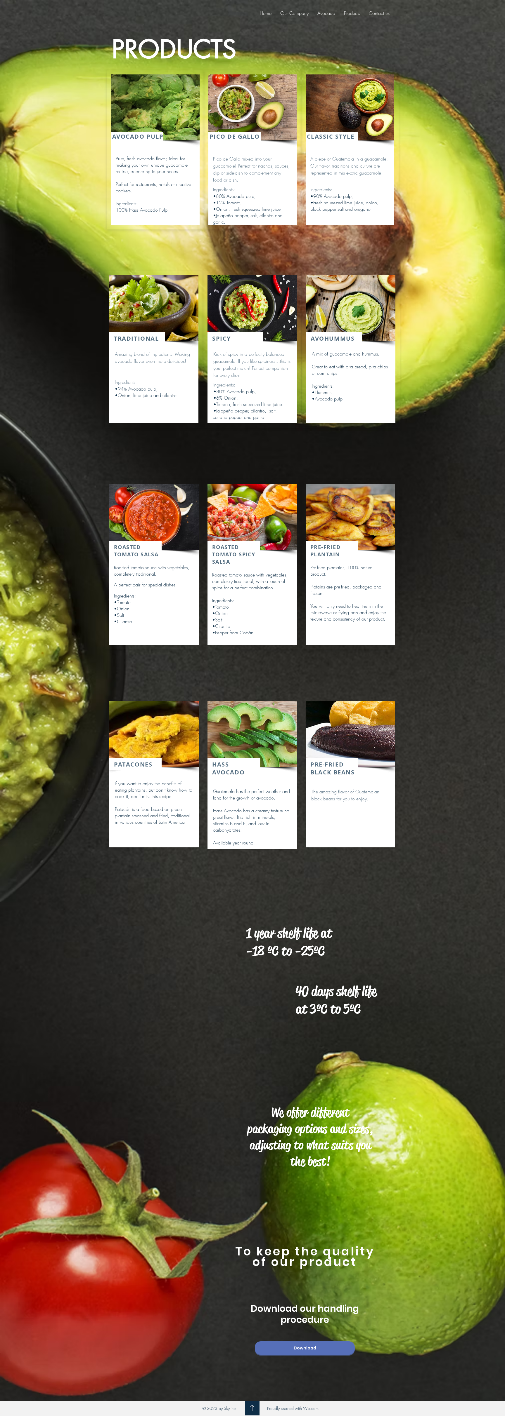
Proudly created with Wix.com (293, 1408)
